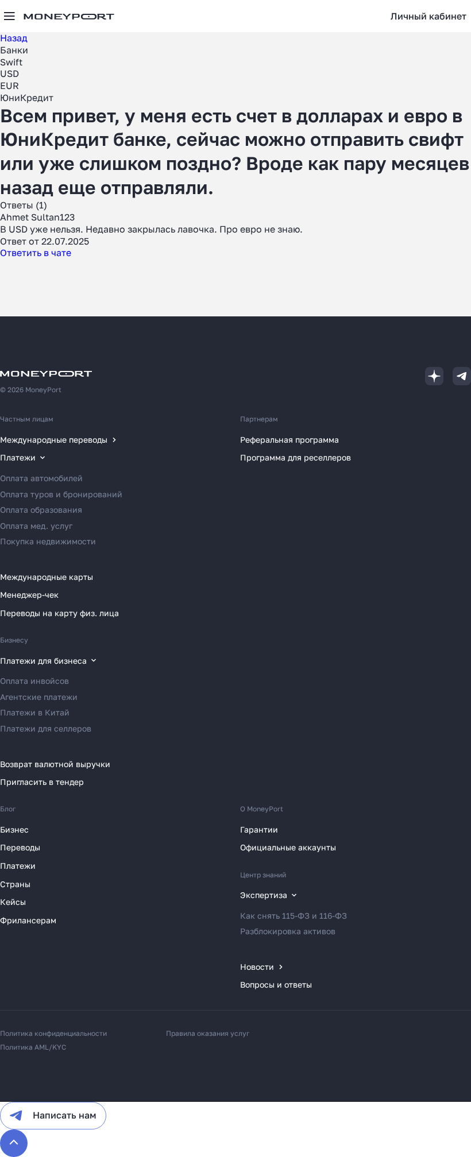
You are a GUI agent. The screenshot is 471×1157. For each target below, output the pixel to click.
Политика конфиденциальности (53, 1033)
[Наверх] (14, 1143)
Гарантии (259, 829)
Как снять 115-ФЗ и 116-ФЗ (293, 915)
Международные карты (46, 577)
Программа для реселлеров (295, 457)
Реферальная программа (289, 439)
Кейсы (13, 902)
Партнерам (259, 419)
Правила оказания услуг (208, 1033)
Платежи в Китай (35, 712)
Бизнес (14, 829)
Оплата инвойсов (34, 681)
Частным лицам (26, 419)
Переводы (20, 847)
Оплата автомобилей (41, 478)
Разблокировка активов (287, 931)
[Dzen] (434, 376)
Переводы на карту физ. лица (59, 613)
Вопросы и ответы (276, 984)
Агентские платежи (39, 697)
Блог (8, 808)
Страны (15, 884)
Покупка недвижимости (48, 541)
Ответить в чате (35, 252)
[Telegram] (462, 376)
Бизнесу (14, 640)
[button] (428, 16)
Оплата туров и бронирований (61, 494)
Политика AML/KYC (33, 1047)
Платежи (18, 865)
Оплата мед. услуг (36, 526)
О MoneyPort (261, 808)
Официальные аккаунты (288, 847)
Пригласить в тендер (42, 782)
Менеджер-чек (29, 594)
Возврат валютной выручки (55, 764)
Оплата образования (41, 509)
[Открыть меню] (9, 16)
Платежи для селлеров (45, 728)
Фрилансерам (28, 920)
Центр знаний (263, 874)
